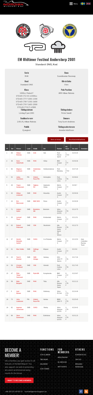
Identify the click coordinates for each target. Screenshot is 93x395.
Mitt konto (62, 366)
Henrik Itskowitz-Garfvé (19, 241)
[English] (88, 4)
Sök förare (44, 369)
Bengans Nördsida (79, 365)
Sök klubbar (45, 354)
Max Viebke (20, 249)
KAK (34, 153)
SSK (34, 225)
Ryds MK (36, 273)
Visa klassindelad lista (77, 139)
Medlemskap (63, 357)
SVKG (35, 239)
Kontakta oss (80, 354)
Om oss (78, 359)
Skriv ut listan (56, 139)
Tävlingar (44, 359)
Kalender (44, 364)
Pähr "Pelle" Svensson (19, 275)
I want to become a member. (19, 380)
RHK (34, 161)
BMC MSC (36, 201)
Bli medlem (62, 362)
